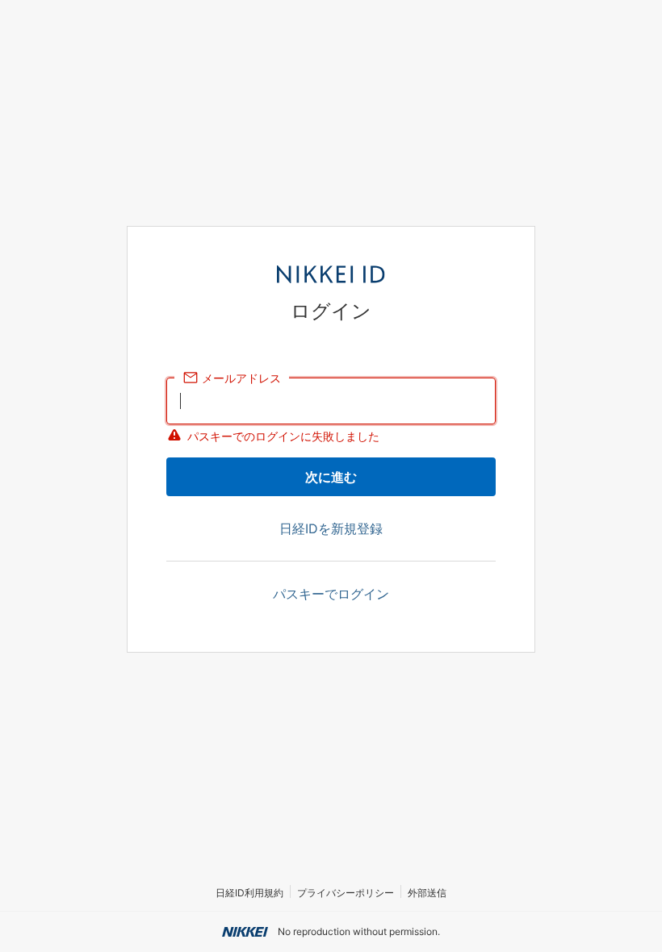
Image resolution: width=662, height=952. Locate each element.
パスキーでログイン (331, 594)
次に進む (331, 477)
